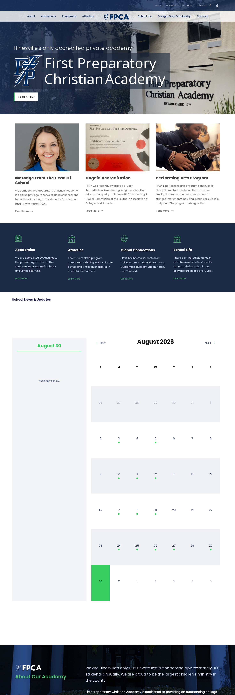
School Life (145, 16)
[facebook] (210, 5)
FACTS (159, 5)
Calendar (201, 5)
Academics (69, 16)
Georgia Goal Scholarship (174, 16)
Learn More (21, 278)
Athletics (88, 16)
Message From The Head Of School (43, 180)
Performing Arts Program (182, 178)
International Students (179, 5)
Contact (202, 16)
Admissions (48, 16)
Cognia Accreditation (108, 178)
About (31, 16)
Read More (22, 211)
